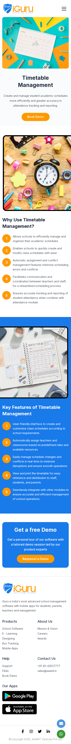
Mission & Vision (47, 628)
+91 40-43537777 (48, 665)
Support (7, 665)
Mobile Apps (10, 648)
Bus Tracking (10, 643)
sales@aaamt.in (47, 670)
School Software (12, 628)
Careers (42, 633)
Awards (42, 638)
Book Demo (35, 117)
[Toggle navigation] (64, 8)
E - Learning (9, 633)
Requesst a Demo (36, 559)
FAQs (5, 670)
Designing (8, 638)
